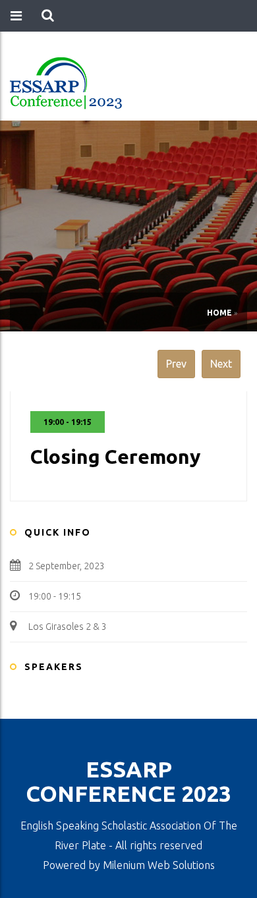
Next (221, 364)
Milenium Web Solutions (159, 865)
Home (219, 312)
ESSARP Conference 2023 (128, 781)
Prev (176, 364)
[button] (48, 16)
